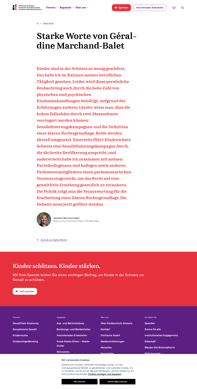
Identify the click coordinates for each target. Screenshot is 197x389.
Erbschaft (150, 341)
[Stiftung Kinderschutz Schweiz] (27, 7)
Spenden (150, 323)
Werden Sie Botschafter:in (160, 347)
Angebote (65, 7)
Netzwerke (63, 351)
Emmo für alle (153, 329)
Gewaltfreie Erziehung (26, 323)
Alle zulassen (80, 381)
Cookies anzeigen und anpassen (104, 374)
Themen (50, 7)
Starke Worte (48, 23)
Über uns (81, 7)
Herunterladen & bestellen (72, 335)
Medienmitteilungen (112, 341)
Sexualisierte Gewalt (25, 329)
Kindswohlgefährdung (25, 341)
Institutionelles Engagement (161, 335)
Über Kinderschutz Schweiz (116, 323)
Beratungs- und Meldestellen (73, 329)
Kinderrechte (20, 335)
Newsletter (107, 353)
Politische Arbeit (110, 335)
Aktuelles (106, 347)
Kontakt (105, 329)
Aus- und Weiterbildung (70, 323)
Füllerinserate (153, 353)
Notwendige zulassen (117, 381)
